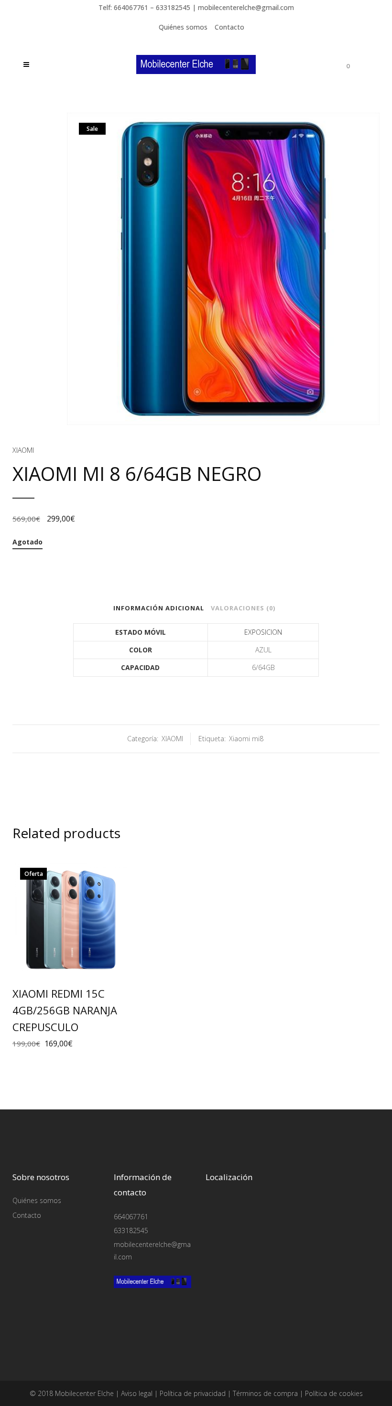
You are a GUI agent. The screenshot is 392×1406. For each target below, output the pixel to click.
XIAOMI (23, 450)
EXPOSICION (263, 632)
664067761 (131, 1216)
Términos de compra (265, 1393)
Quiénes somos (183, 27)
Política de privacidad (193, 1393)
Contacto (229, 27)
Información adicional (158, 608)
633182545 (131, 1230)
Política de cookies (334, 1393)
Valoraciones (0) (243, 608)
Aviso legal (136, 1393)
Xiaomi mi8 (246, 738)
